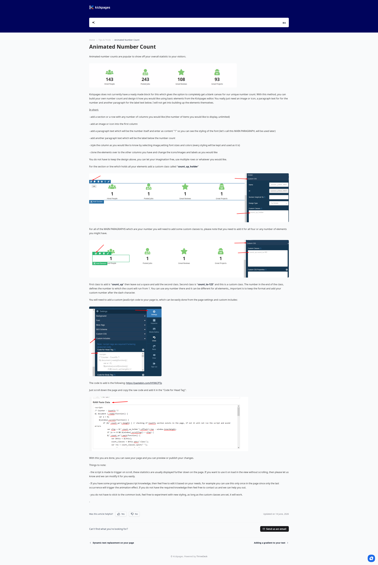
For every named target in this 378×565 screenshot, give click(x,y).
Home (92, 39)
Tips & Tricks (104, 39)
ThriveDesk (201, 556)
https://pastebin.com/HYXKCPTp (144, 383)
